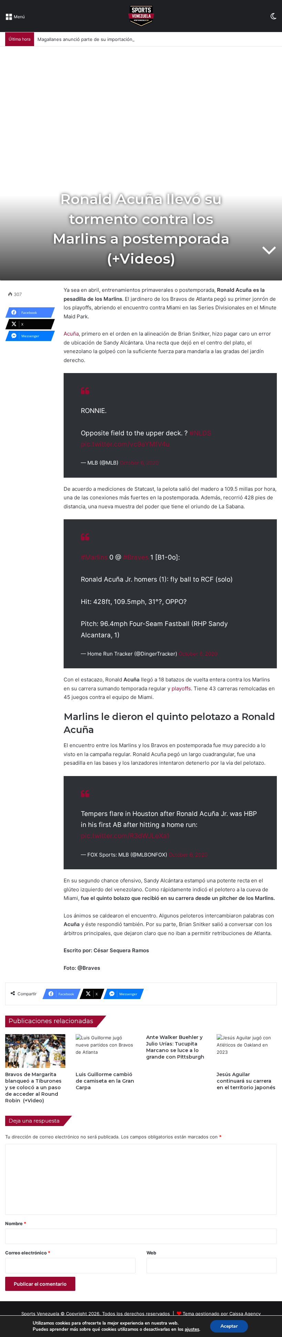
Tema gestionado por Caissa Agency (222, 1313)
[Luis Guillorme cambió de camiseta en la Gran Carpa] (106, 1051)
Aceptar (229, 1326)
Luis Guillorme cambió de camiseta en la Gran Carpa (105, 1081)
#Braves (136, 557)
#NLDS (200, 433)
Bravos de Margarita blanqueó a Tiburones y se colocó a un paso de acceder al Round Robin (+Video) (33, 1087)
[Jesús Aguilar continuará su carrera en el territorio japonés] (247, 1051)
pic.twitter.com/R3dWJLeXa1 (125, 836)
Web (151, 1252)
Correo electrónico (27, 1252)
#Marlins (94, 557)
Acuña (71, 333)
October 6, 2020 (139, 462)
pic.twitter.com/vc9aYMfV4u (125, 444)
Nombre (15, 1223)
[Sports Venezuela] (141, 16)
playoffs (180, 688)
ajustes (192, 1329)
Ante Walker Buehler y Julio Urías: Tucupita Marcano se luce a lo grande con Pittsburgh (175, 1047)
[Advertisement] (141, 98)
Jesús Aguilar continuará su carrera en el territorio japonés (246, 1081)
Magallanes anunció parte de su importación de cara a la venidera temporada (120, 39)
